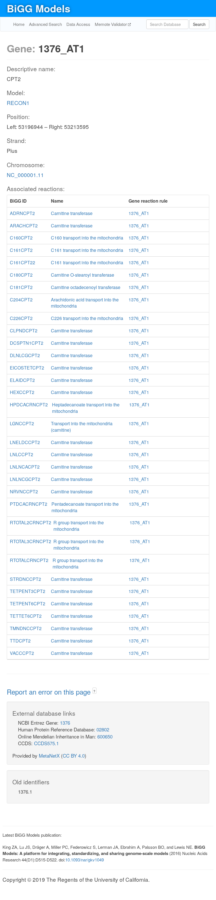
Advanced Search (45, 24)
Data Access (78, 24)
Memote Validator (111, 24)
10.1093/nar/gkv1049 (84, 860)
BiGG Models (38, 8)
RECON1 (18, 102)
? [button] (94, 691)
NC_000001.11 (25, 174)
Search (199, 24)
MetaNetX (49, 755)
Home (18, 24)
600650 (104, 736)
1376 (65, 722)
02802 (102, 729)
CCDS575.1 (46, 743)
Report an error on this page (50, 692)
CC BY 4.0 (74, 755)
